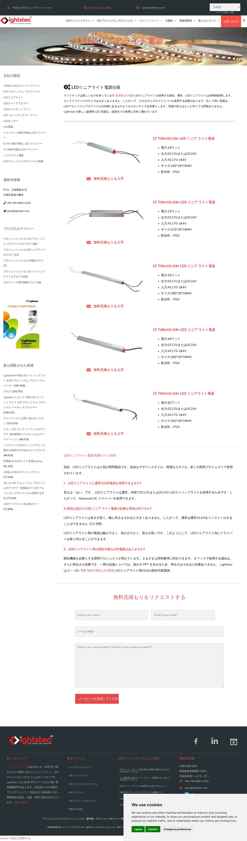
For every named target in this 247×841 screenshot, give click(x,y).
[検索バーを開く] (244, 20)
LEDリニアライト (149, 20)
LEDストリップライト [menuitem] (79, 775)
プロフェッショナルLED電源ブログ (23, 260)
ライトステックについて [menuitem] (80, 767)
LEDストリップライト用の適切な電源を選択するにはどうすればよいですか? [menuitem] (144, 770)
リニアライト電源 (13, 155)
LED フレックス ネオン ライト (20, 115)
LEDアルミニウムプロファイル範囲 (23, 161)
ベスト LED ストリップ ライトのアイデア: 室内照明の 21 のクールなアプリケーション (24, 434)
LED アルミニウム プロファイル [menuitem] (83, 784)
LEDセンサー (10, 121)
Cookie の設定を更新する (15, 838)
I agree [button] (138, 829)
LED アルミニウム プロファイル (115, 20)
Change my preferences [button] (177, 829)
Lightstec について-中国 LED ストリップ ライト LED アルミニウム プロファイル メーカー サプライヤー (24, 402)
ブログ (7, 391)
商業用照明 (185, 20)
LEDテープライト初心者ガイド (20, 504)
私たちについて (207, 20)
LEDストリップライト (78, 20)
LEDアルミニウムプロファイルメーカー (101, 827)
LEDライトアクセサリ (15, 103)
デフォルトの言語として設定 (225, 12)
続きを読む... (22, 802)
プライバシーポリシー (107, 818)
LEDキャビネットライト (17, 109)
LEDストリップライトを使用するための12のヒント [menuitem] (142, 786)
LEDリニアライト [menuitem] (77, 792)
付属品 (169, 20)
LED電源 (8, 127)
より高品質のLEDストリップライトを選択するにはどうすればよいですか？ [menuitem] (144, 778)
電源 (92, 524)
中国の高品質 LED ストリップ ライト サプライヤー (66, 827)
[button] (97, 7)
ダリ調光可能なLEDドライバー (20, 149)
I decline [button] (153, 829)
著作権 (90, 818)
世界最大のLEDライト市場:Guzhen (23, 461)
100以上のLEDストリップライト (21, 85)
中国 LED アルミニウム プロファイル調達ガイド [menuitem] (141, 792)
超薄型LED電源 (124, 95)
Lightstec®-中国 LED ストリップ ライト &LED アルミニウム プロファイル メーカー (24, 380)
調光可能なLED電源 (100, 571)
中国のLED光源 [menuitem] (76, 809)
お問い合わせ (231, 21)
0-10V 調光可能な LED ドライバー (23, 143)
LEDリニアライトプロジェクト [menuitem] (83, 801)
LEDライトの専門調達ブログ (19, 282)
